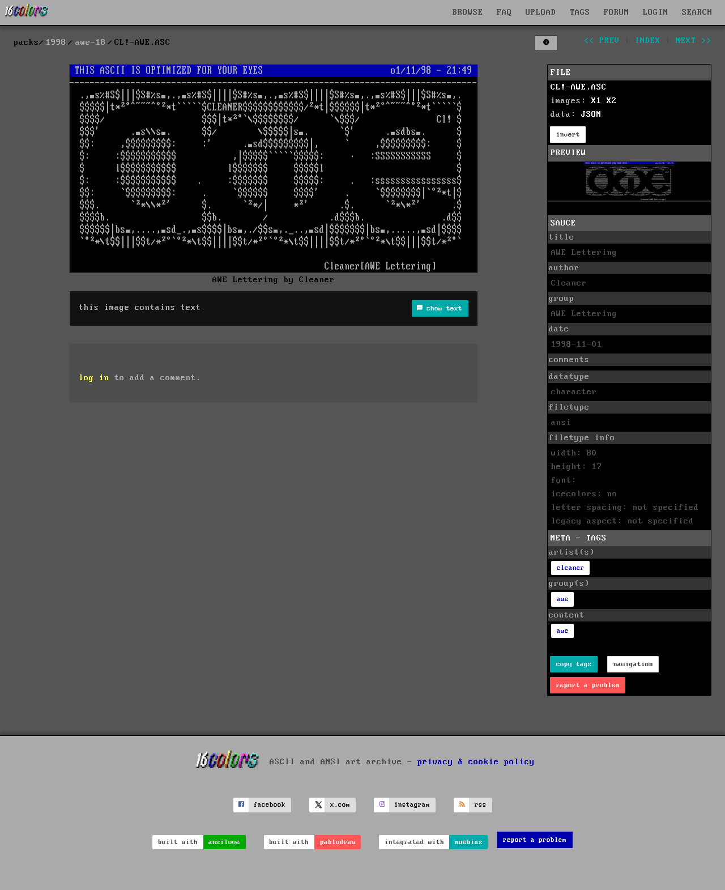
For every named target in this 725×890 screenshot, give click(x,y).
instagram (412, 804)
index (647, 40)
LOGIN (655, 12)
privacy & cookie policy (476, 761)
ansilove (224, 842)
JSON (591, 114)
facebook (269, 804)
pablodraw (338, 842)
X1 (596, 100)
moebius (469, 842)
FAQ (504, 12)
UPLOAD (541, 12)
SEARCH (697, 12)
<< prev (602, 40)
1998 (56, 42)
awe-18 (90, 42)
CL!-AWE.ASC (579, 87)
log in (94, 377)
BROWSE (468, 12)
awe (563, 599)
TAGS (580, 12)
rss (481, 804)
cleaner (571, 568)
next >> (693, 40)
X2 (612, 100)
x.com (340, 804)
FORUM (616, 12)
